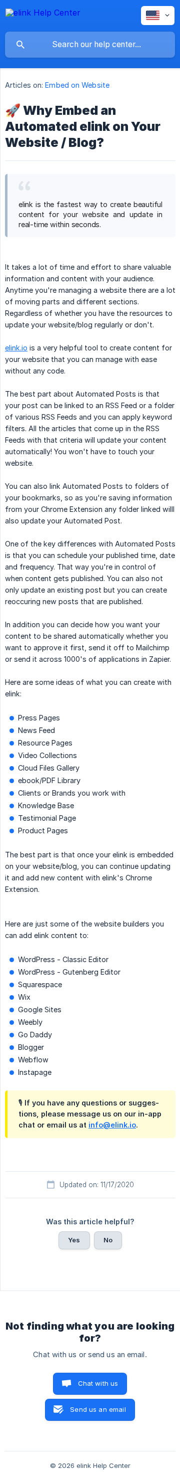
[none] (43, 14)
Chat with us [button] (98, 1383)
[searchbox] (90, 45)
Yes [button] (74, 1240)
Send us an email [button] (98, 1409)
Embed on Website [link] (77, 85)
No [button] (108, 1240)
